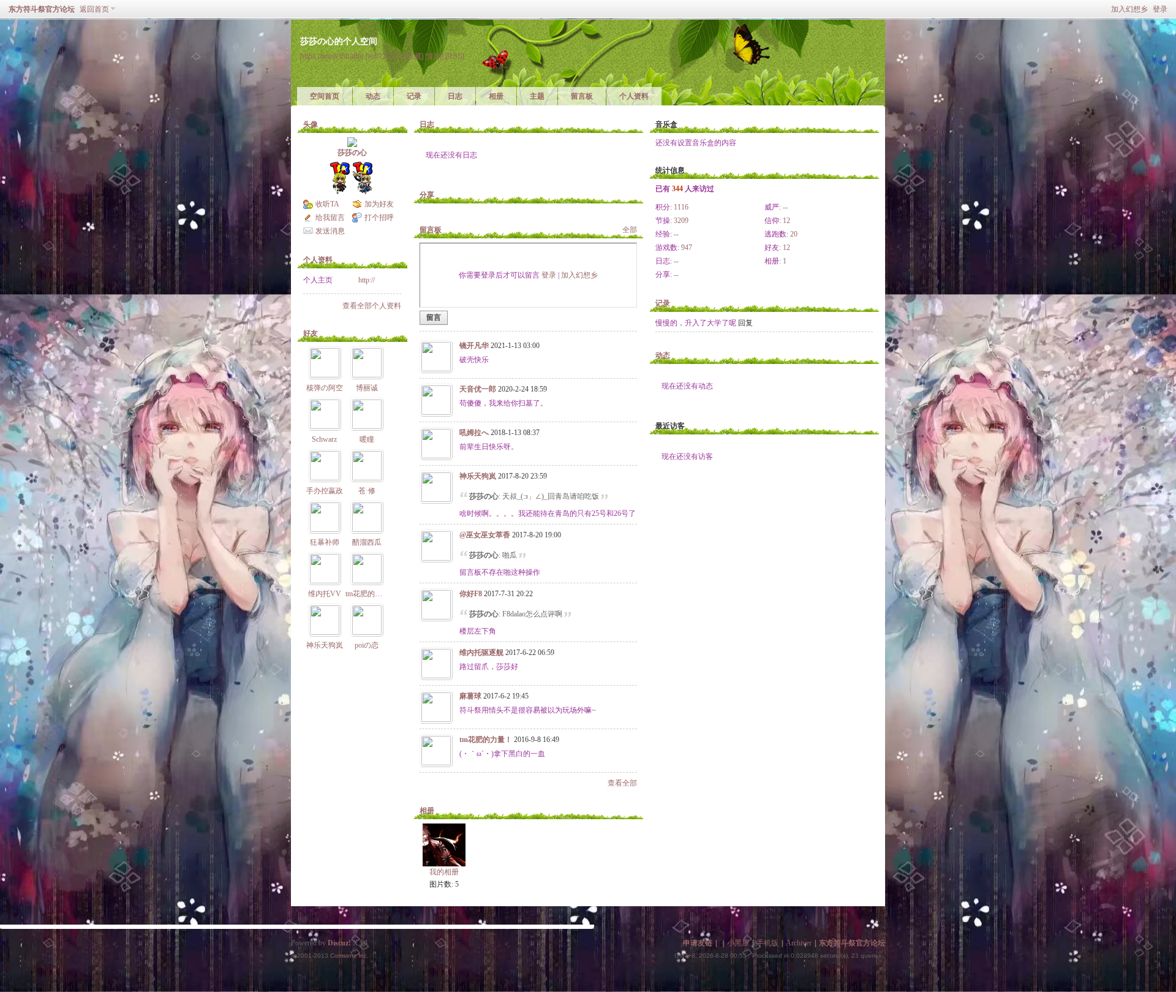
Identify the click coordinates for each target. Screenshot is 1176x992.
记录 (414, 96)
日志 (455, 96)
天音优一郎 (477, 389)
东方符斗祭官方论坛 (42, 9)
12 (786, 220)
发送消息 (330, 231)
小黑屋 (738, 943)
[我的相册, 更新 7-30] (444, 845)
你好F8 (470, 593)
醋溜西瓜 (367, 542)
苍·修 (366, 491)
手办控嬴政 (324, 491)
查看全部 (622, 783)
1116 (681, 207)
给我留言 (330, 217)
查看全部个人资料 (371, 305)
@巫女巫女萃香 (484, 535)
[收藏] (414, 56)
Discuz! (339, 943)
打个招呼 (379, 217)
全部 (629, 229)
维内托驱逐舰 (481, 652)
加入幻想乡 (1129, 9)
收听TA (327, 204)
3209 (681, 220)
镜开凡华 (474, 345)
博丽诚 (367, 388)
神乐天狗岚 (324, 645)
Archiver (799, 943)
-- (785, 207)
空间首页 (324, 96)
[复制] (434, 56)
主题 (537, 96)
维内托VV (324, 593)
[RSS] (454, 56)
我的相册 (444, 872)
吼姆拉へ (474, 432)
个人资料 (634, 96)
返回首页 (94, 9)
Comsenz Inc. (349, 955)
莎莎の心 (352, 152)
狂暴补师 (324, 542)
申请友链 (697, 943)
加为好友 (379, 204)
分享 (427, 195)
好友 (310, 333)
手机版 (767, 943)
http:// (366, 280)
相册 (496, 96)
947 (686, 247)
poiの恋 (367, 645)
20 (793, 234)
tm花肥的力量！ (371, 593)
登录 (1160, 9)
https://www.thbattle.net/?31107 (351, 56)
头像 (310, 124)
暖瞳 (367, 439)
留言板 (582, 96)
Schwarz (324, 439)
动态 (373, 96)
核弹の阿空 (324, 388)
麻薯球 (470, 696)
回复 (745, 323)
